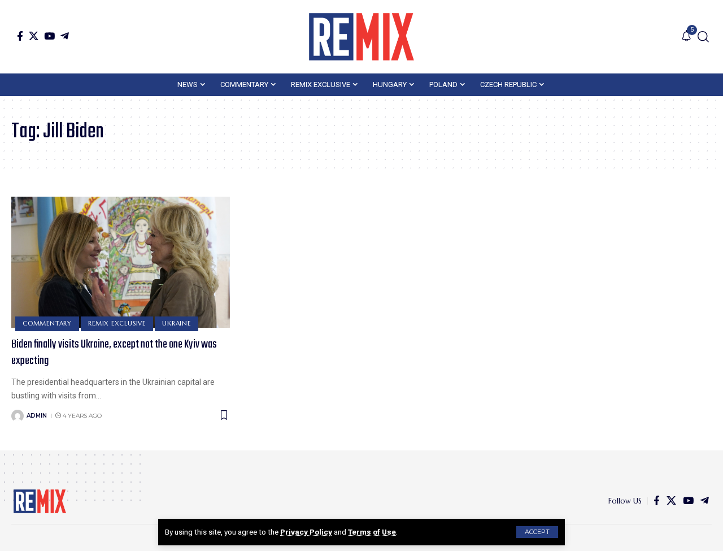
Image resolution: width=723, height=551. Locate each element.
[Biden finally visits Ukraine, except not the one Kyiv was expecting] (120, 262)
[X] (33, 36)
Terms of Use (372, 531)
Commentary (47, 323)
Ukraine (176, 323)
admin (37, 415)
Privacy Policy (306, 531)
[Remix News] (361, 36)
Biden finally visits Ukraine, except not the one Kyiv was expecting (114, 353)
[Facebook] (20, 36)
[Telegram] (65, 36)
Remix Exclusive (117, 323)
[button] (537, 532)
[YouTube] (49, 36)
